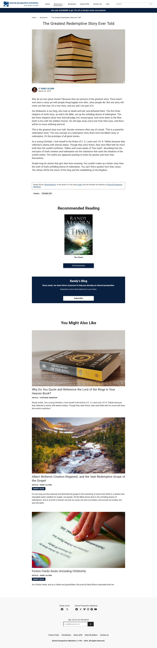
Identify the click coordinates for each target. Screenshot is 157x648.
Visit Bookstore (78, 265)
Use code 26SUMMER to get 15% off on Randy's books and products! (78, 10)
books (79, 185)
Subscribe (78, 298)
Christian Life (47, 193)
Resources (44, 17)
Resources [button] (58, 4)
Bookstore (72, 4)
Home (47, 4)
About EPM (84, 4)
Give (107, 4)
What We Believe (91, 635)
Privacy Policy (53, 635)
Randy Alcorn (47, 88)
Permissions (66, 635)
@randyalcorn (50, 185)
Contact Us (97, 4)
